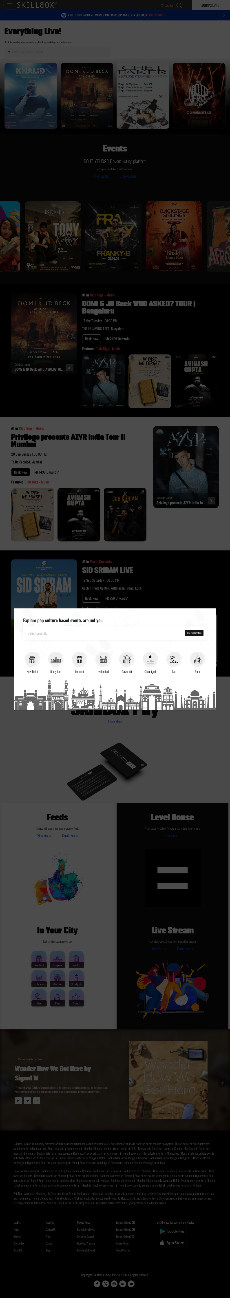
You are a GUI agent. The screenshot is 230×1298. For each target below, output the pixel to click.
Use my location (194, 633)
